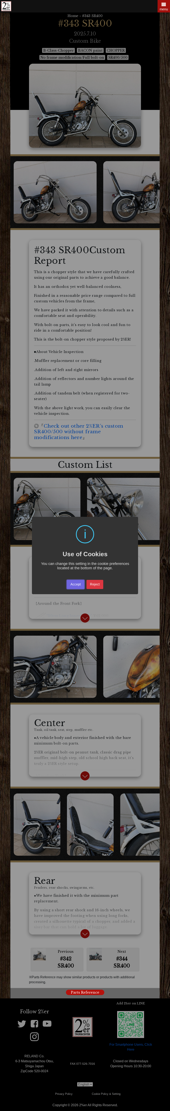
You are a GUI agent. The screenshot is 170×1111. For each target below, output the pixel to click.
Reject (95, 584)
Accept (75, 584)
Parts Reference (85, 992)
